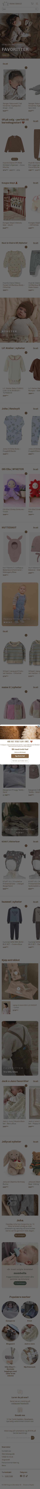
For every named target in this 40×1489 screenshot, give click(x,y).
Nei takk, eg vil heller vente (19, 761)
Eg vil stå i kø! (20, 756)
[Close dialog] (39, 726)
